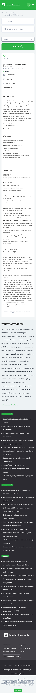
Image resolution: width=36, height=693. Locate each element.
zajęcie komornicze (8, 336)
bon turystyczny (16, 347)
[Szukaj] (29, 5)
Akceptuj (18, 690)
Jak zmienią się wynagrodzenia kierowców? (18, 504)
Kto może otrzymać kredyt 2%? (13, 465)
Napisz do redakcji (13, 656)
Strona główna (6, 13)
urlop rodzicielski (10, 340)
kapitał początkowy (8, 329)
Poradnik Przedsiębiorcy (23, 665)
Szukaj (16, 46)
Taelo (12, 674)
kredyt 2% (23, 343)
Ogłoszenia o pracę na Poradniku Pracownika (18, 575)
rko (27, 357)
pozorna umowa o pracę (19, 333)
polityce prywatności (23, 686)
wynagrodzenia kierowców (13, 354)
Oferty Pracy (19, 674)
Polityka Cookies (25, 648)
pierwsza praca (24, 393)
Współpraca (7, 645)
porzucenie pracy (20, 382)
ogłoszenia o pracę (21, 375)
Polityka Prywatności (9, 648)
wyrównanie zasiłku (8, 396)
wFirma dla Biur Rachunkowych (21, 670)
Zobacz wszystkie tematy (10, 405)
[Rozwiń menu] (33, 4)
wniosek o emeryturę (9, 361)
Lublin (29, 13)
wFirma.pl (6, 670)
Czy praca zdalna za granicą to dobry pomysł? (18, 447)
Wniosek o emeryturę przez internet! (15, 529)
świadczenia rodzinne (15, 357)
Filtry (6, 39)
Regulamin (23, 645)
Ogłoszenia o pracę (18, 13)
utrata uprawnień (15, 364)
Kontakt (22, 651)
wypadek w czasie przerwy (11, 386)
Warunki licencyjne (9, 651)
